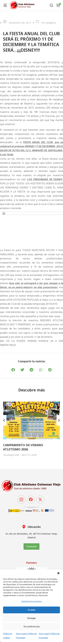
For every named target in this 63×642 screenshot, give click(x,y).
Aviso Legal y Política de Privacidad (26, 635)
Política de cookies (7, 635)
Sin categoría (48, 22)
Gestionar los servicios (31, 601)
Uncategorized (11, 454)
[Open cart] (58, 5)
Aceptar (31, 609)
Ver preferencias (31, 626)
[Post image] (31, 420)
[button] (58, 573)
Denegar (31, 618)
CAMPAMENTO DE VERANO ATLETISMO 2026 (23, 447)
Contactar (31, 546)
